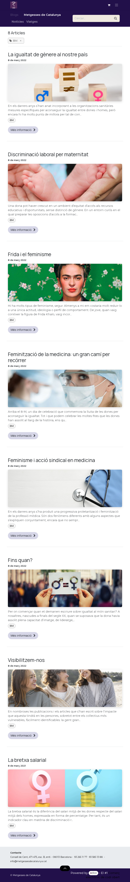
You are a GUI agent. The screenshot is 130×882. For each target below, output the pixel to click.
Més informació (21, 130)
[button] (65, 868)
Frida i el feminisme (29, 254)
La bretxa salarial (27, 760)
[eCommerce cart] (109, 5)
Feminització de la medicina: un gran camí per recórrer (59, 357)
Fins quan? (20, 560)
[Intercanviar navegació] (116, 5)
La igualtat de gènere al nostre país (48, 54)
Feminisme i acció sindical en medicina (51, 460)
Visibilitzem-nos (26, 660)
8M (12, 120)
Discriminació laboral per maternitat (48, 154)
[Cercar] (115, 18)
